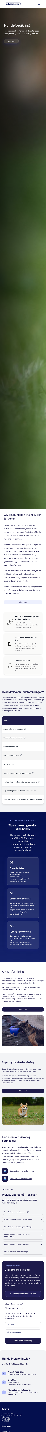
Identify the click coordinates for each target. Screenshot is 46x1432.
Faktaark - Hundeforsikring (21, 1179)
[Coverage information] (25, 729)
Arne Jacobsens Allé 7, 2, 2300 (11, 1415)
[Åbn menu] (39, 4)
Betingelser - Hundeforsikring (22, 1171)
